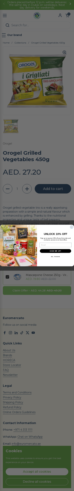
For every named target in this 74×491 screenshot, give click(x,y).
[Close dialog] (71, 227)
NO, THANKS (55, 256)
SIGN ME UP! (55, 251)
